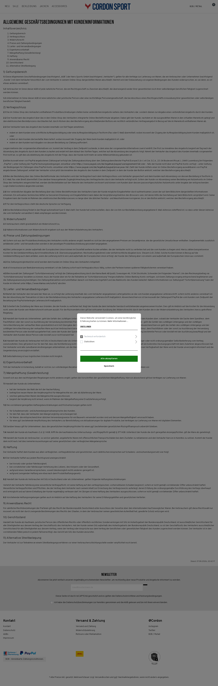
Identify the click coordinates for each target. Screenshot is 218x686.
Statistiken (89, 341)
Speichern (109, 366)
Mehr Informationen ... (118, 321)
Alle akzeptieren (109, 358)
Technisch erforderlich (94, 336)
